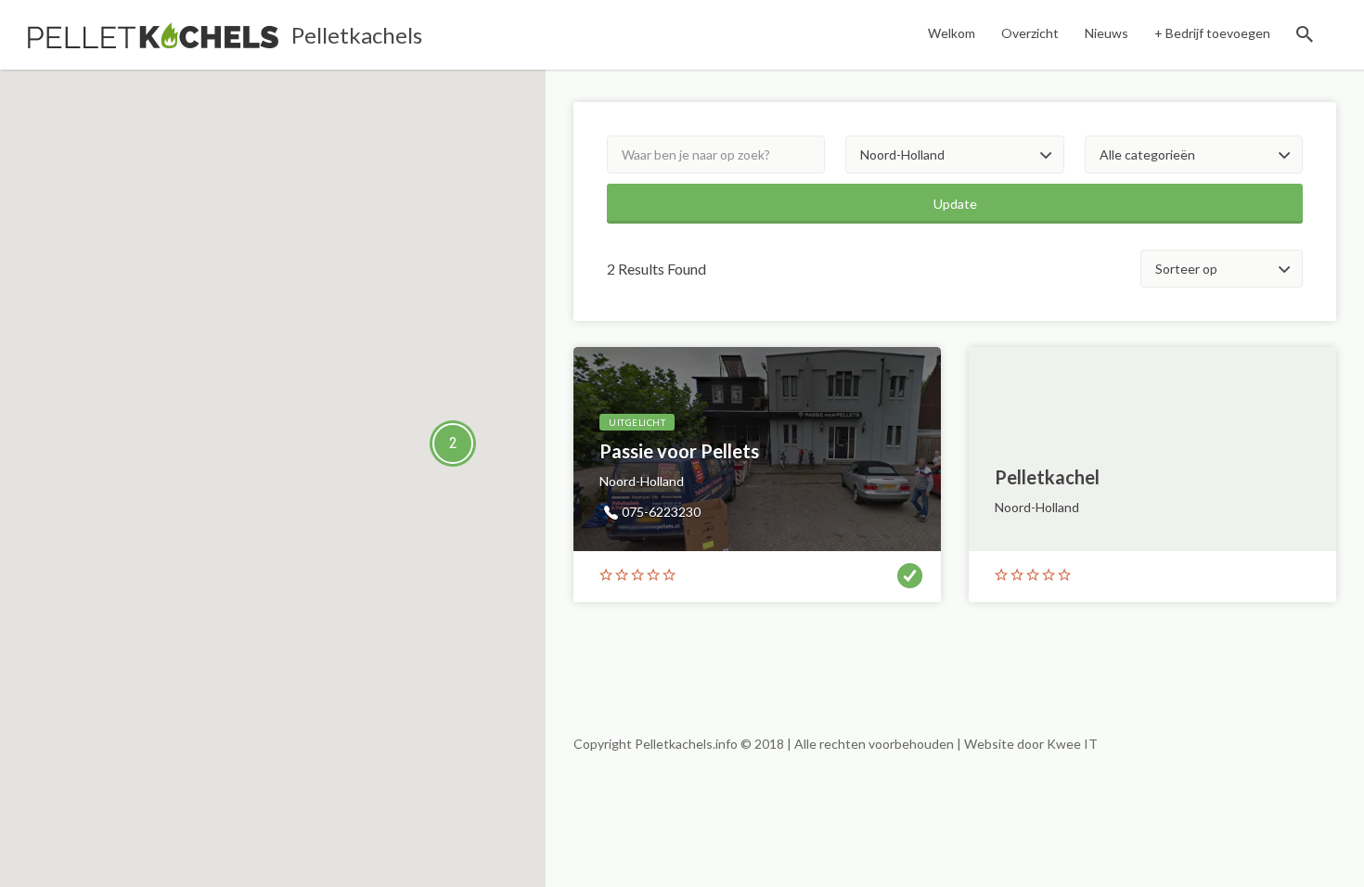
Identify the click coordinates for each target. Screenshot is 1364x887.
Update (955, 204)
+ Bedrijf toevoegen (1212, 33)
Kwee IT (1072, 744)
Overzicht (1030, 33)
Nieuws (1106, 33)
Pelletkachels (356, 34)
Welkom (951, 33)
